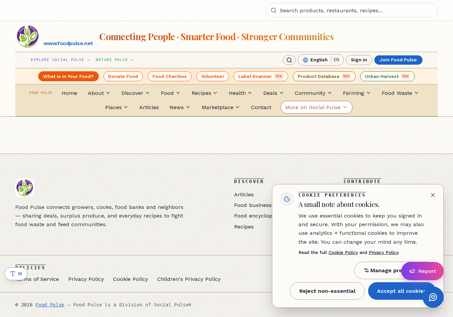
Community (310, 93)
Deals (270, 93)
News (176, 107)
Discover (132, 93)
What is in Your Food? (68, 76)
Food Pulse (49, 304)
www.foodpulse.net (68, 43)
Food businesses (255, 205)
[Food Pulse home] (27, 36)
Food (167, 93)
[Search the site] (289, 60)
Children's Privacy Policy (189, 279)
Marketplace (217, 107)
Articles (149, 107)
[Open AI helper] (433, 297)
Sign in (359, 60)
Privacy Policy (86, 279)
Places (113, 107)
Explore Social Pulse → (60, 60)
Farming (353, 93)
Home (69, 93)
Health (237, 93)
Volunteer (212, 76)
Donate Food (123, 76)
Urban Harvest (386, 76)
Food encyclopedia (258, 216)
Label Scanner (260, 76)
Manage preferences (398, 270)
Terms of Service (37, 279)
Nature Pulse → (114, 60)
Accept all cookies (401, 291)
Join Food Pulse (398, 60)
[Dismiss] (433, 195)
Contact (261, 107)
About (96, 93)
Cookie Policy (130, 279)
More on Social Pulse (313, 107)
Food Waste (397, 93)
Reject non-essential (327, 291)
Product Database (323, 76)
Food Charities (170, 76)
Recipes (201, 93)
